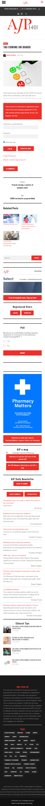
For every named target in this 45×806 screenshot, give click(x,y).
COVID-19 (33, 740)
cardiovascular (23, 736)
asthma (28, 733)
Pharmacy (24, 760)
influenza (28, 748)
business (7, 736)
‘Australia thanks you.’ (10, 224)
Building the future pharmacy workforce (16, 513)
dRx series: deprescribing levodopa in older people (26, 661)
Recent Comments (15, 494)
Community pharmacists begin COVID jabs (9, 243)
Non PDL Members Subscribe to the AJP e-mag (22, 466)
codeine (25, 740)
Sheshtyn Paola (11, 55)
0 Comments (10, 169)
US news (34, 772)
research (20, 768)
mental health (8, 752)
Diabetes (19, 744)
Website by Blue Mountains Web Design (21, 803)
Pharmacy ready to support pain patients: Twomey (20, 605)
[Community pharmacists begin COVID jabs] (11, 235)
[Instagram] (21, 13)
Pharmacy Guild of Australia (13, 764)
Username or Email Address (13, 124)
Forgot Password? (9, 156)
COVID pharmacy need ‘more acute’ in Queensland (28, 226)
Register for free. (11, 116)
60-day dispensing (9, 733)
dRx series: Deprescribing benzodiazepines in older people (26, 627)
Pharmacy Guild (34, 760)
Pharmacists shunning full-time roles (15, 529)
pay (6, 756)
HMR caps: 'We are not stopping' (14, 555)
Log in (15, 313)
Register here (26, 148)
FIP (25, 744)
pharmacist (23, 756)
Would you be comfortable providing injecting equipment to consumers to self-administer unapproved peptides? (20, 335)
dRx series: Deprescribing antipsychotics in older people (26, 650)
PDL (16, 756)
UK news (27, 772)
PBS (11, 756)
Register (27, 313)
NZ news (18, 752)
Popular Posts (32, 494)
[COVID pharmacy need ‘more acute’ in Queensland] (29, 218)
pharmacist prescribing (11, 760)
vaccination (8, 775)
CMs (19, 740)
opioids (25, 752)
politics (7, 768)
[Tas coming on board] (22, 73)
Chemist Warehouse (10, 740)
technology (13, 772)
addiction (20, 733)
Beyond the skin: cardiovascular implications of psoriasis (23, 638)
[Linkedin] (18, 13)
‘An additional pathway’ (11, 589)
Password (6, 133)
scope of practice (31, 768)
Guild (6, 748)
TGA (21, 772)
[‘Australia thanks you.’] (11, 218)
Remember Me (10, 142)
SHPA (6, 772)
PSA (13, 768)
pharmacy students (29, 764)
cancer (14, 736)
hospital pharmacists (16, 748)
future (31, 744)
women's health (18, 775)
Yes (8, 341)
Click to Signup (22, 483)
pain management (34, 752)
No (8, 346)
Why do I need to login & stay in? (14, 160)
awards (35, 733)
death (12, 744)
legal (35, 748)
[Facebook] (39, 9)
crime (6, 744)
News (5, 43)
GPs (37, 744)
